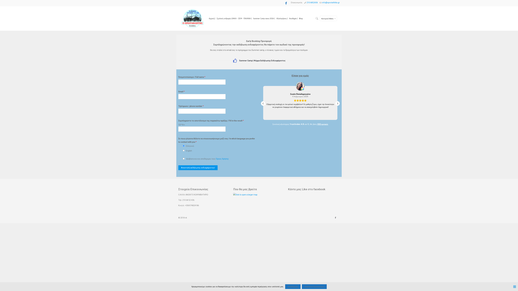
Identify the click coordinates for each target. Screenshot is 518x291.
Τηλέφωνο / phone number (191, 106)
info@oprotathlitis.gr (331, 2)
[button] (337, 103)
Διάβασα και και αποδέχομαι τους (207, 159)
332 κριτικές (322, 124)
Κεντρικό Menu (327, 19)
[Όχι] (514, 286)
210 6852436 (312, 2)
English (189, 151)
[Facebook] (286, 3)
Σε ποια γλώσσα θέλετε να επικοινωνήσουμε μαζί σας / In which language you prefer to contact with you (216, 140)
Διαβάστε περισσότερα (314, 287)
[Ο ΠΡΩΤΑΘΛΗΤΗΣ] (192, 18)
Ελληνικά (190, 146)
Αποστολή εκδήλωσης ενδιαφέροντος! (198, 168)
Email (181, 92)
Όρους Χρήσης (222, 159)
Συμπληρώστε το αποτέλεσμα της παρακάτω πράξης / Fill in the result (211, 121)
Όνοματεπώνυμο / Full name (191, 77)
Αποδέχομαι (293, 287)
